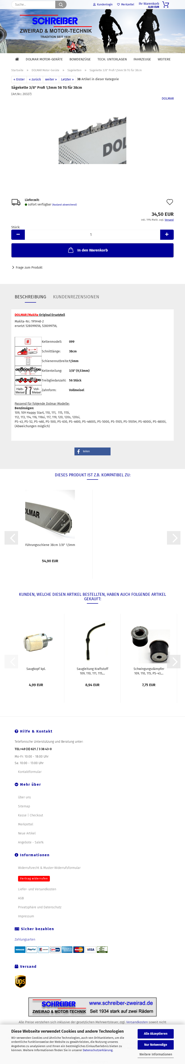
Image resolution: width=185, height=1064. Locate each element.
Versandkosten (137, 1022)
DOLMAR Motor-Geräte (44, 59)
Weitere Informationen (155, 1054)
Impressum (26, 916)
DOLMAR (168, 98)
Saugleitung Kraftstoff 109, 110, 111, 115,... (92, 671)
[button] (18, 235)
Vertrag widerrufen (34, 878)
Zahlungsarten (25, 939)
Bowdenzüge (80, 59)
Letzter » (67, 79)
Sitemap (24, 806)
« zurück (35, 79)
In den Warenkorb (92, 250)
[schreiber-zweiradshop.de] (92, 31)
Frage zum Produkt (29, 267)
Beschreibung (30, 296)
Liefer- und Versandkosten (37, 889)
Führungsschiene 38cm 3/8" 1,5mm (50, 545)
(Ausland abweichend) (64, 204)
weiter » (51, 79)
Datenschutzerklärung (98, 1050)
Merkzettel (127, 4)
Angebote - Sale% (31, 842)
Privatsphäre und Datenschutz (39, 907)
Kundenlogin (104, 4)
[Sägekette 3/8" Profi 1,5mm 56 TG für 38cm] (92, 130)
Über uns (24, 797)
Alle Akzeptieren (155, 1034)
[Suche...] (61, 4)
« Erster (19, 79)
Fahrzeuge (142, 59)
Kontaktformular (30, 772)
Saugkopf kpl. (36, 669)
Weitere (164, 59)
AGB (21, 898)
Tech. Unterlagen (112, 59)
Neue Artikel (27, 833)
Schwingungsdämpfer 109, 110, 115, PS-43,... (149, 671)
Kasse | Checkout (30, 815)
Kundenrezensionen (76, 296)
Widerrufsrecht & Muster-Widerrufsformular (49, 868)
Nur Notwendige (155, 1045)
